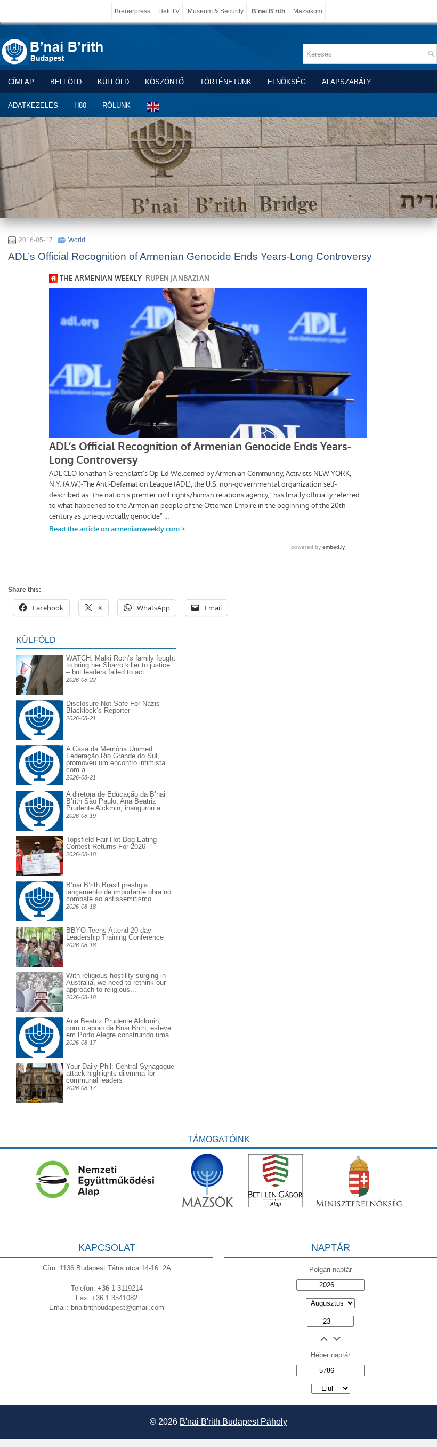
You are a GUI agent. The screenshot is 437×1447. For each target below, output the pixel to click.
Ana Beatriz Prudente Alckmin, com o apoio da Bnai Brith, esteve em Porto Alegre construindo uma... (120, 1028)
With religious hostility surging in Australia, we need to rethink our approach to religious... (116, 982)
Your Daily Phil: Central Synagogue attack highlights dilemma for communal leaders (120, 1073)
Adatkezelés (33, 105)
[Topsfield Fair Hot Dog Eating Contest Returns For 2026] (39, 874)
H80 (80, 105)
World (76, 240)
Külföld (113, 82)
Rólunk (116, 105)
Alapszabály (346, 82)
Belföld (66, 82)
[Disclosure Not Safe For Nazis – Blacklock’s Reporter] (39, 700)
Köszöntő (164, 82)
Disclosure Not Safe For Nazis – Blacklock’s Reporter (116, 706)
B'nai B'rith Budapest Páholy (233, 1421)
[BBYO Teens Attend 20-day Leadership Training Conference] (39, 964)
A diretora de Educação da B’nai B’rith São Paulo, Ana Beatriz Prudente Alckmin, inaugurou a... (116, 801)
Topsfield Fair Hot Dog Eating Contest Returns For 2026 (111, 843)
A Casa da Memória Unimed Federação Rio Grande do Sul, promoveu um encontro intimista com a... (115, 759)
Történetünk (226, 82)
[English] (153, 106)
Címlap (21, 82)
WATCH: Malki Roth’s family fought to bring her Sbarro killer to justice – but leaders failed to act (120, 665)
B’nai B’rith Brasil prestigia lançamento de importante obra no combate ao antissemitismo (118, 892)
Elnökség (287, 82)
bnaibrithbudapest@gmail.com (117, 1307)
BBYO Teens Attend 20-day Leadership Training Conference (115, 933)
